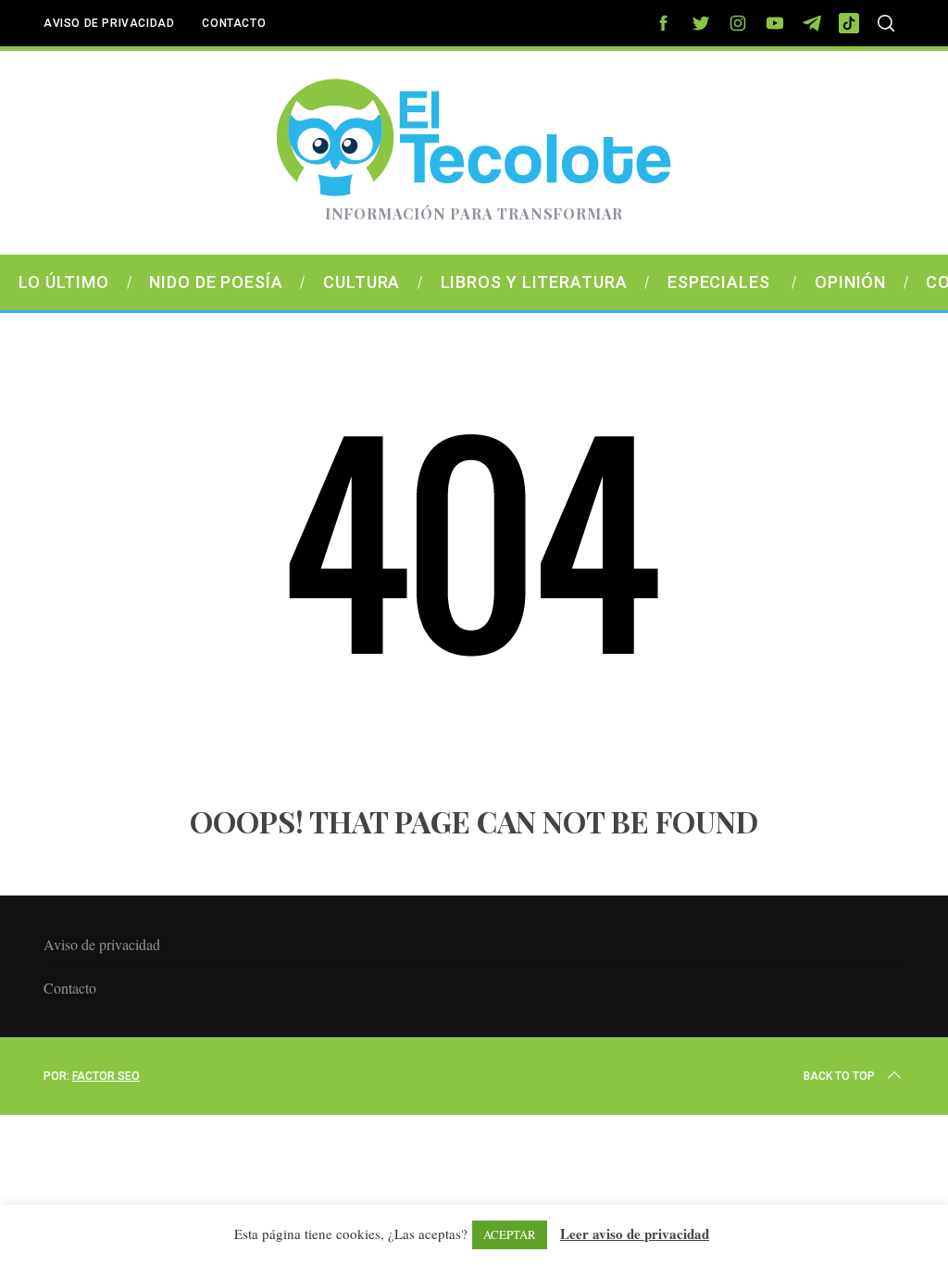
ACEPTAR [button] (509, 1234)
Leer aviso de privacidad (634, 1233)
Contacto (234, 23)
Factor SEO (106, 1076)
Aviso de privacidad (109, 23)
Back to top (839, 1076)
